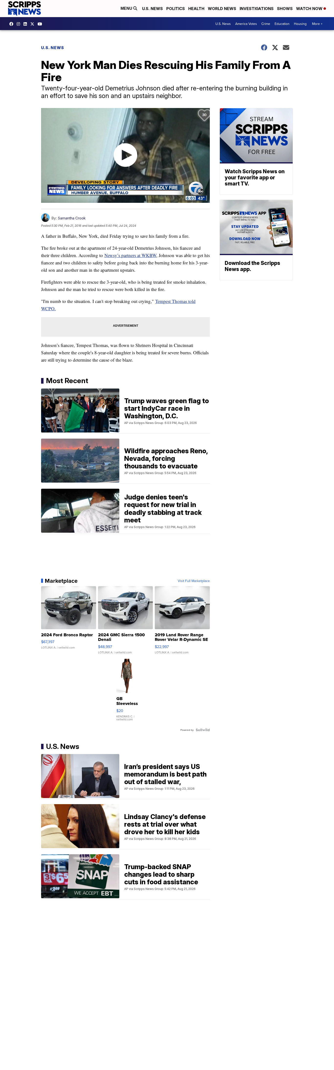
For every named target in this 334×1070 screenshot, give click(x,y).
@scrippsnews (41, 24)
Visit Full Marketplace (194, 581)
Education (282, 23)
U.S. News (152, 8)
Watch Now (309, 8)
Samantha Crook (72, 218)
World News (222, 8)
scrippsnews (12, 24)
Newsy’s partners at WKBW (130, 255)
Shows (285, 8)
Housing (300, 23)
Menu (127, 8)
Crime (265, 23)
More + (317, 23)
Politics (175, 8)
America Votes (246, 23)
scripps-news (26, 24)
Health (196, 8)
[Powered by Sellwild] (203, 730)
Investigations (257, 8)
